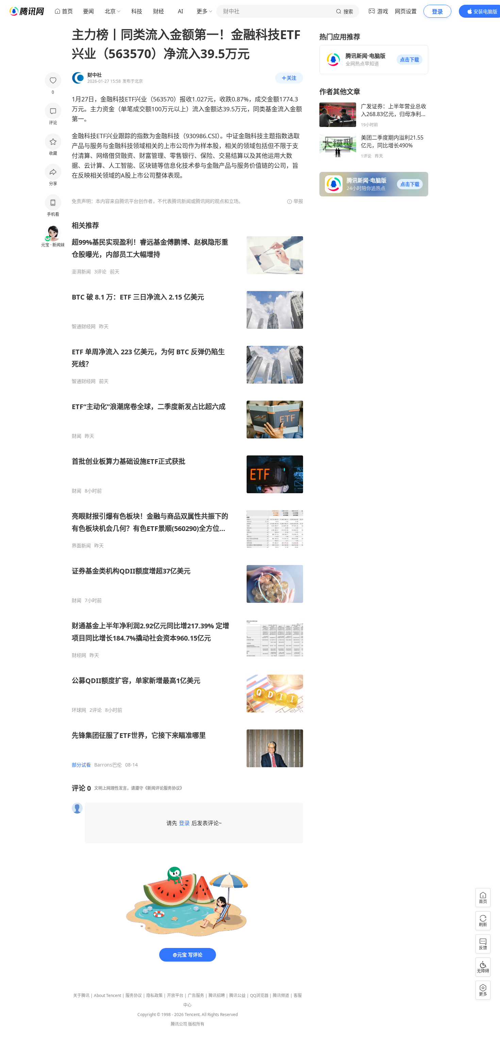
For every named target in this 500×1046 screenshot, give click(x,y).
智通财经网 (84, 326)
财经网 (79, 655)
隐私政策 (154, 995)
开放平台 (175, 995)
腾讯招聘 (217, 995)
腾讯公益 (237, 995)
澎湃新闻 (81, 271)
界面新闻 (81, 545)
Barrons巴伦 (108, 764)
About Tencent (107, 995)
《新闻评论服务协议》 (163, 788)
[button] (409, 59)
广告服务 (196, 995)
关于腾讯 (81, 995)
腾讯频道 (281, 995)
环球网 (79, 710)
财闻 (76, 436)
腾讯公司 (179, 1024)
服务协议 (134, 995)
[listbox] (187, 494)
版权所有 (196, 1024)
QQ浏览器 (259, 995)
